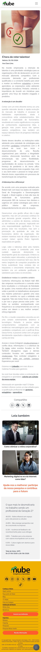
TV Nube (5, 599)
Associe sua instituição (20, 614)
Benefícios (6, 610)
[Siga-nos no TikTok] (20, 584)
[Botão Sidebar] (36, 3)
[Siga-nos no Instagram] (12, 579)
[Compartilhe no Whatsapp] (12, 405)
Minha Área (6, 607)
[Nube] (8, 3)
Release (5, 620)
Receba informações (20, 633)
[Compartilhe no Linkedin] (28, 405)
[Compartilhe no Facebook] (17, 405)
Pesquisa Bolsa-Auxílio (10, 628)
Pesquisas (6, 626)
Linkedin (15, 366)
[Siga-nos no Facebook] (6, 579)
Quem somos (7, 591)
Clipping (5, 623)
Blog (4, 597)
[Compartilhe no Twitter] (23, 405)
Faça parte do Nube (9, 594)
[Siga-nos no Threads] (17, 579)
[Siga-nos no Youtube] (34, 579)
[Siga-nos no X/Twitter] (23, 579)
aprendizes (17, 392)
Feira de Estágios (8, 602)
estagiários (6, 392)
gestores (29, 390)
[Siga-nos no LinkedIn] (28, 579)
